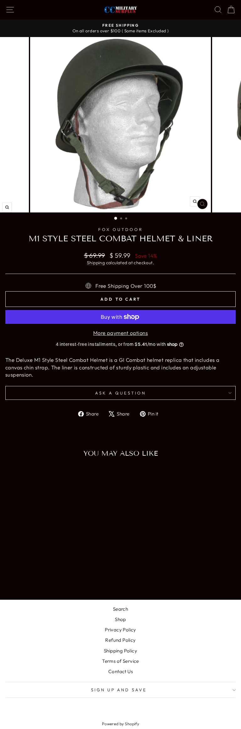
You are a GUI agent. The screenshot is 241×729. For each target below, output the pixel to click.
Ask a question (120, 392)
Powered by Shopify (120, 723)
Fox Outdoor (120, 229)
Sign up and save (119, 689)
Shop (120, 619)
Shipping (96, 262)
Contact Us (120, 671)
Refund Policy (120, 640)
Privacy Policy (120, 630)
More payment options (120, 333)
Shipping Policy (120, 651)
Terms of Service (120, 661)
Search (120, 609)
